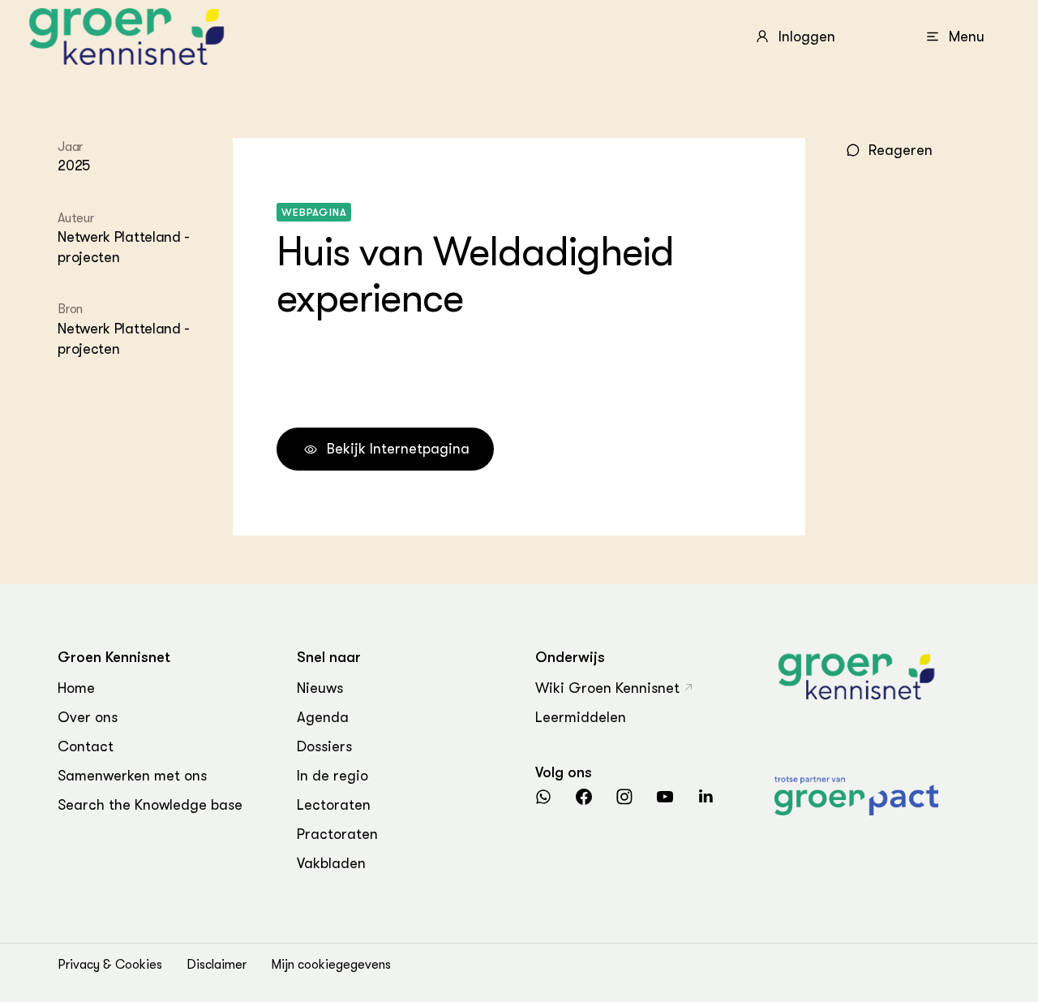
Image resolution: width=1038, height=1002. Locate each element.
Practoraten (337, 834)
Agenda (323, 717)
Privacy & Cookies (110, 964)
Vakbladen (331, 863)
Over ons (88, 717)
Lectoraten (334, 805)
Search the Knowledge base (150, 805)
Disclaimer (217, 964)
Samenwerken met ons (132, 776)
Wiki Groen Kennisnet (607, 688)
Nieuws (320, 688)
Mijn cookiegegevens (331, 964)
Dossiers (324, 746)
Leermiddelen (580, 717)
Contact (86, 746)
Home (76, 688)
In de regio (332, 776)
